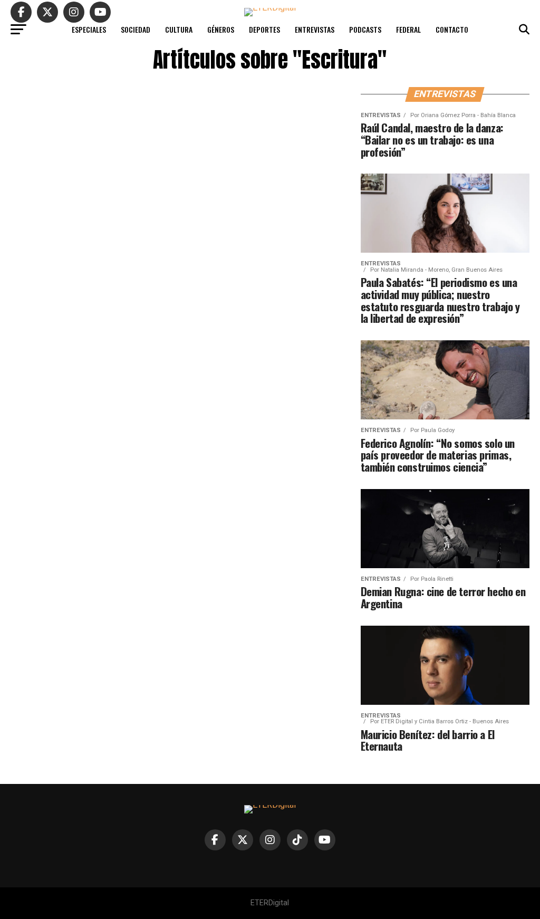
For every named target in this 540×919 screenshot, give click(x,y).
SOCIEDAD (135, 29)
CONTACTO (452, 29)
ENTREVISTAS (314, 29)
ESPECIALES (89, 29)
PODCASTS (365, 29)
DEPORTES (264, 29)
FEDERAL (408, 29)
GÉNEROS (220, 29)
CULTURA (178, 29)
